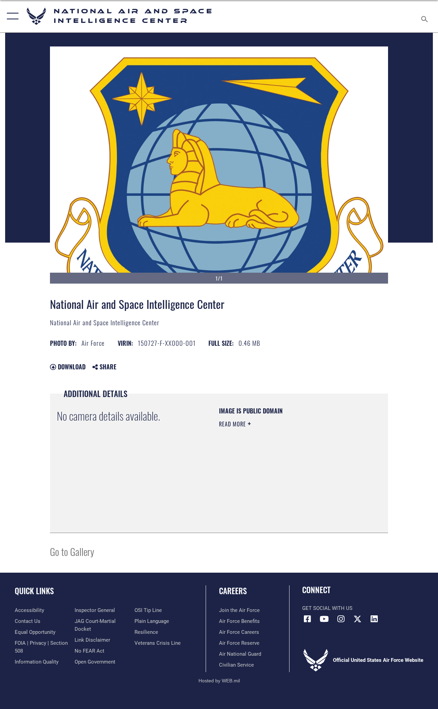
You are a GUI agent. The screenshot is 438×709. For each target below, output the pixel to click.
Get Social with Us (327, 608)
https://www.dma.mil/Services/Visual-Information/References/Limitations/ (280, 481)
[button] (11, 16)
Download (71, 366)
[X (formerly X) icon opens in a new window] (357, 619)
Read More (233, 424)
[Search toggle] (425, 16)
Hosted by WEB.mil (219, 680)
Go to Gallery (72, 551)
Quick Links (34, 591)
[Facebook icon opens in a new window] (307, 619)
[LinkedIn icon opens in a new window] (374, 619)
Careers (233, 591)
